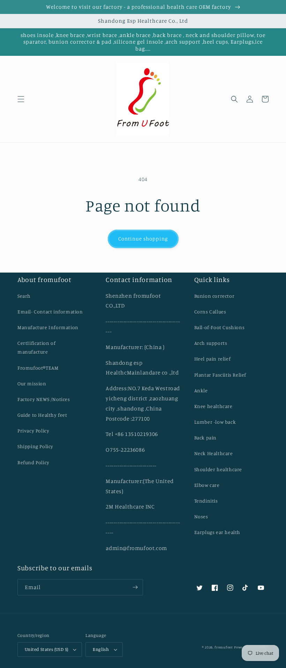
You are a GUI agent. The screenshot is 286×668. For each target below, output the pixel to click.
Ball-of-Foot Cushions (219, 327)
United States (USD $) (46, 649)
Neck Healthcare (213, 453)
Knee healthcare (213, 406)
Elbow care (207, 485)
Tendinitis (206, 501)
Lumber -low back (215, 422)
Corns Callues (210, 311)
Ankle (201, 390)
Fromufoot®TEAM (37, 368)
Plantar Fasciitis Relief (220, 375)
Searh (24, 296)
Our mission (31, 383)
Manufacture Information (47, 327)
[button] (21, 99)
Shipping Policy (35, 446)
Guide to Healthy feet (42, 415)
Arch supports (210, 343)
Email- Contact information (50, 311)
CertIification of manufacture (36, 347)
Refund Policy (33, 462)
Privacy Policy (33, 430)
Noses (201, 516)
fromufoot (223, 647)
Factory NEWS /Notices (43, 399)
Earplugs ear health (217, 532)
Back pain (205, 437)
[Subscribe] (135, 587)
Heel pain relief (212, 359)
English (101, 649)
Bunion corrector (214, 296)
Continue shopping (143, 238)
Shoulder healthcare (218, 469)
